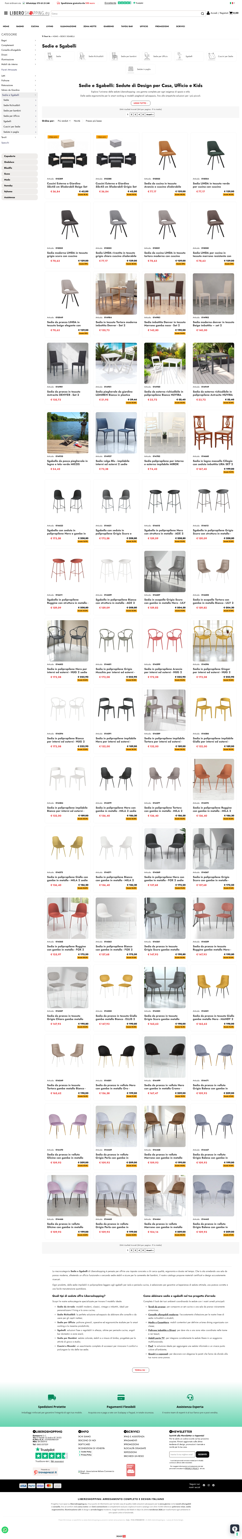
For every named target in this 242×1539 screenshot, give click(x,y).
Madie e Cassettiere (158, 1322)
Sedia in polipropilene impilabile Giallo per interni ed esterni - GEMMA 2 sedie (213, 741)
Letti (3, 75)
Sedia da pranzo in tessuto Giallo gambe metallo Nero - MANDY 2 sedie (213, 1019)
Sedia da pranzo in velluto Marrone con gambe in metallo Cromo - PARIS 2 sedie (163, 1227)
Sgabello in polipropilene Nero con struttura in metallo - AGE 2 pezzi (163, 533)
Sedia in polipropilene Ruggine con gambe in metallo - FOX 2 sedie (66, 949)
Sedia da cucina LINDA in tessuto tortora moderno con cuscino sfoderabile (164, 256)
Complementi (7, 45)
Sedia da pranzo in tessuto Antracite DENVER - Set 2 (63, 393)
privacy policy (192, 1469)
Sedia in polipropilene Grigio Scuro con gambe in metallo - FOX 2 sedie (211, 880)
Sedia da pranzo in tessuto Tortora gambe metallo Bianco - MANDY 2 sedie (66, 1088)
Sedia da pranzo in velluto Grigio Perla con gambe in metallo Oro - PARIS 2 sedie (113, 1157)
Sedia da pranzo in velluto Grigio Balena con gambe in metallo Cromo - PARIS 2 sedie (212, 1227)
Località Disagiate (135, 1448)
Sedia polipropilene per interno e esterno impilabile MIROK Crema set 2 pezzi (164, 464)
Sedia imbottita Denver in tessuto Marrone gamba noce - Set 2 (165, 323)
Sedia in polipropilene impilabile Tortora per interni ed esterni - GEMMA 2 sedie (164, 741)
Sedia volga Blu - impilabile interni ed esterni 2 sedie (112, 462)
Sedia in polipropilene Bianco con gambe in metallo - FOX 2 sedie (114, 949)
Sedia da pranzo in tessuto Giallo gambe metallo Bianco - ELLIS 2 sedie (116, 1019)
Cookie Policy (86, 1452)
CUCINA (35, 26)
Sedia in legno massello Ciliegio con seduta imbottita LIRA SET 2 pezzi (213, 464)
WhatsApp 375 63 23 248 (38, 3)
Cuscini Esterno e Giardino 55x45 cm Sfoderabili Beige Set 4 (67, 186)
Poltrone (5, 80)
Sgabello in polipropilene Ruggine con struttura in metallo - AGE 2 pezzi (67, 603)
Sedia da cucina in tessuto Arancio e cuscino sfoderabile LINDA (162, 186)
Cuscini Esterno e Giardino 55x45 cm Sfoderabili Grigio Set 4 (116, 186)
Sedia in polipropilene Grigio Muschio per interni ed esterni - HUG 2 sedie (115, 672)
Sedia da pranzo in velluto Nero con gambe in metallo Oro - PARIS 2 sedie (115, 1088)
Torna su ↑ (140, 1370)
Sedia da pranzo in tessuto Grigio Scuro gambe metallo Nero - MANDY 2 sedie (161, 1019)
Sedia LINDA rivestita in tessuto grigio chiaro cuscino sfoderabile (116, 254)
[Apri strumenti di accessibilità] (234, 1528)
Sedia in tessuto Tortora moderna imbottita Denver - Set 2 (116, 323)
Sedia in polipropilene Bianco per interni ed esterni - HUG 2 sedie (66, 741)
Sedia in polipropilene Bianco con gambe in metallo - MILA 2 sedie (115, 880)
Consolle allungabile (11, 50)
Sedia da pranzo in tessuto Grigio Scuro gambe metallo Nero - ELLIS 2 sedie (161, 949)
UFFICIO (144, 26)
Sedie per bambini (12, 110)
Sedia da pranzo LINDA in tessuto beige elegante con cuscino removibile (64, 325)
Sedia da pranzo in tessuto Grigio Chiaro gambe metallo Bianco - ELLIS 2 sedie (65, 1019)
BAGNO (20, 26)
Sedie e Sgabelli (10, 95)
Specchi (5, 142)
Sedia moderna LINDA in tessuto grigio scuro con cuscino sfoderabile (67, 256)
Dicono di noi (87, 1440)
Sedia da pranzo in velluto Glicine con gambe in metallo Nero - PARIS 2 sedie (65, 1227)
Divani (4, 54)
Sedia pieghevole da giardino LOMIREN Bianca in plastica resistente (114, 395)
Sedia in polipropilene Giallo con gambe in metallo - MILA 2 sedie (67, 878)
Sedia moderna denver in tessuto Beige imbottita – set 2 (213, 323)
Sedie (6, 100)
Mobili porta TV (156, 1338)
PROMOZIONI (162, 26)
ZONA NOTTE (89, 26)
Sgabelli (7, 121)
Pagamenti (131, 1440)
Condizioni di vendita (92, 1448)
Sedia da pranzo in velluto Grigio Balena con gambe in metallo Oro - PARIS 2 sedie (210, 1088)
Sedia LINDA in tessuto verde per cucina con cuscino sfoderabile (211, 186)
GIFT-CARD (84, 1444)
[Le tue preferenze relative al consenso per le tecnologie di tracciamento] (237, 1534)
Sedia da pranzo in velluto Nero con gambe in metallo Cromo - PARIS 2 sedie (164, 1088)
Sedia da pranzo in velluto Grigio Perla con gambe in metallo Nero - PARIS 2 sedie (114, 1227)
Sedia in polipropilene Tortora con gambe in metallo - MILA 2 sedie (163, 811)
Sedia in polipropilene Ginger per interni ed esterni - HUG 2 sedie (212, 672)
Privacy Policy (86, 1455)
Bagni (4, 40)
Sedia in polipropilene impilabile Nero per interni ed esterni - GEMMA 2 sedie (116, 741)
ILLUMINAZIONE (68, 26)
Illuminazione (7, 59)
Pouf (150, 1346)
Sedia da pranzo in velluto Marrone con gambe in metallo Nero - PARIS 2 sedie (163, 1157)
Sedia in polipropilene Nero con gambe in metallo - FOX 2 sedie (164, 878)
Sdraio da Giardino (10, 90)
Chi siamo (85, 1436)
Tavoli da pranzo (156, 1306)
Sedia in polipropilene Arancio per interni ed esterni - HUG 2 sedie (163, 672)
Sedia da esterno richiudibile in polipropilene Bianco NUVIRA (163, 393)
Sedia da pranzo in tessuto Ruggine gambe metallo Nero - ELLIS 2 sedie (212, 949)
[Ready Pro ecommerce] (121, 1536)
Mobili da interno (9, 64)
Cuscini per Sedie (12, 126)
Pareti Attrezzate (9, 69)
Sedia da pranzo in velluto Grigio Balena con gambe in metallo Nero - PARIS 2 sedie (211, 1157)
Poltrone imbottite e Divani (162, 1330)
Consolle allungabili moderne (163, 1314)
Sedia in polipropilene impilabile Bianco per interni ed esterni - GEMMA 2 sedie (67, 811)
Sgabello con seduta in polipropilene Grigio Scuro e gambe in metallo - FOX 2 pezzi (115, 533)
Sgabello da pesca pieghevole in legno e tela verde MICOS (67, 462)
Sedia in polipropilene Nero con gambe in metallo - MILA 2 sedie (116, 809)
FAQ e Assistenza (135, 1436)
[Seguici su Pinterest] (213, 1486)
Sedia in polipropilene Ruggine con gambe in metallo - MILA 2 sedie (212, 811)
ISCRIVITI (202, 1454)
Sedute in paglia (11, 132)
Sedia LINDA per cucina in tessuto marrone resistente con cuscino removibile (212, 256)
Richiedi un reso (134, 1456)
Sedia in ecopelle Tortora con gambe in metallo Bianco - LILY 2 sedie (213, 603)
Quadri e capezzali (158, 1353)
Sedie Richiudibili (12, 105)
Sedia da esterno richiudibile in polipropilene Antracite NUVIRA (213, 393)
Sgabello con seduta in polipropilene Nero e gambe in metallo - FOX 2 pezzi (66, 533)
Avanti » (149, 114)
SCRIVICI (180, 26)
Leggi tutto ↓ (141, 103)
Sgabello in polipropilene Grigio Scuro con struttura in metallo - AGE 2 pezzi (213, 533)
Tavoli (4, 137)
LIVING (49, 26)
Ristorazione (7, 85)
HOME (6, 26)
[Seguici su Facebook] (204, 1486)
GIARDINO (109, 26)
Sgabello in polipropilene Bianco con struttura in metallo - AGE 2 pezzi (116, 603)
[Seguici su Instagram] (209, 1486)
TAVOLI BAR (127, 26)
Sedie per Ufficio (12, 116)
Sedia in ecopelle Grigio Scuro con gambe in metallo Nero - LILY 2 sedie (165, 603)
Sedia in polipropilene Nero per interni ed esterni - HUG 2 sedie (67, 670)
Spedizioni (131, 1452)
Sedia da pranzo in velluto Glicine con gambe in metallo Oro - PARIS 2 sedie (65, 1157)
